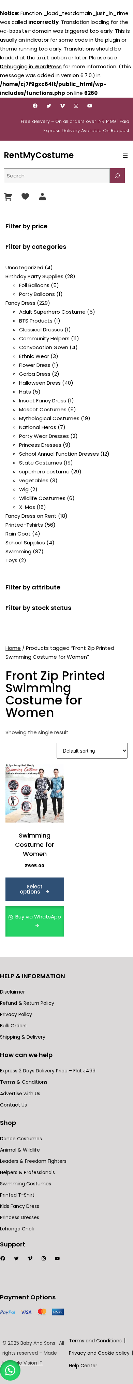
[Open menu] (125, 155)
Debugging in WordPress (31, 66)
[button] (10, 1370)
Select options (31, 889)
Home (13, 648)
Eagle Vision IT (26, 1362)
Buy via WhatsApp (37, 916)
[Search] (117, 175)
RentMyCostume (39, 155)
